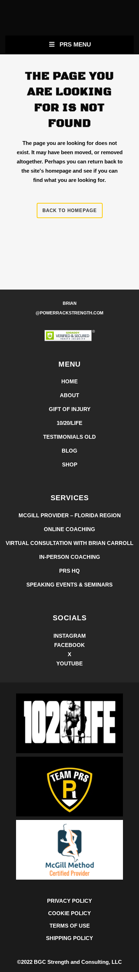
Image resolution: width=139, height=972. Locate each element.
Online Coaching (69, 529)
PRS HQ (69, 571)
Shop (69, 464)
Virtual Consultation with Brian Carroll (69, 543)
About (69, 395)
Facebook (69, 645)
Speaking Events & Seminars (69, 585)
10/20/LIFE (69, 423)
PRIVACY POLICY (69, 901)
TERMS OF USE (70, 926)
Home (69, 381)
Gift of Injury (70, 409)
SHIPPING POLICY (69, 938)
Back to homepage (69, 210)
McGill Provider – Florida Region (70, 515)
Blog (69, 451)
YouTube (69, 663)
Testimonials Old (69, 437)
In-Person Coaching (69, 557)
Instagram (69, 636)
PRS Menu (75, 44)
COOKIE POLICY (69, 913)
